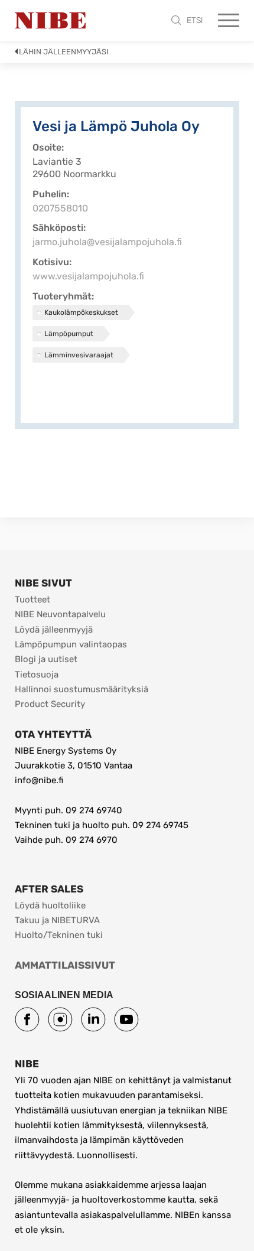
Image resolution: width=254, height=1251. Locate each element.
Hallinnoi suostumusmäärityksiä (81, 689)
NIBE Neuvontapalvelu (60, 614)
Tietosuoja (36, 674)
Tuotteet (32, 599)
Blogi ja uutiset (46, 659)
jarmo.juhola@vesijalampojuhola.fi (107, 241)
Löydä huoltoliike (50, 905)
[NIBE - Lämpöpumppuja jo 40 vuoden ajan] (50, 20)
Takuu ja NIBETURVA (57, 920)
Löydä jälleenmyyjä (54, 629)
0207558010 (60, 208)
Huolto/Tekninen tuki (59, 935)
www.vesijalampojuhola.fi (88, 276)
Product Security (50, 704)
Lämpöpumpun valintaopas (71, 644)
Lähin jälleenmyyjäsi (64, 51)
